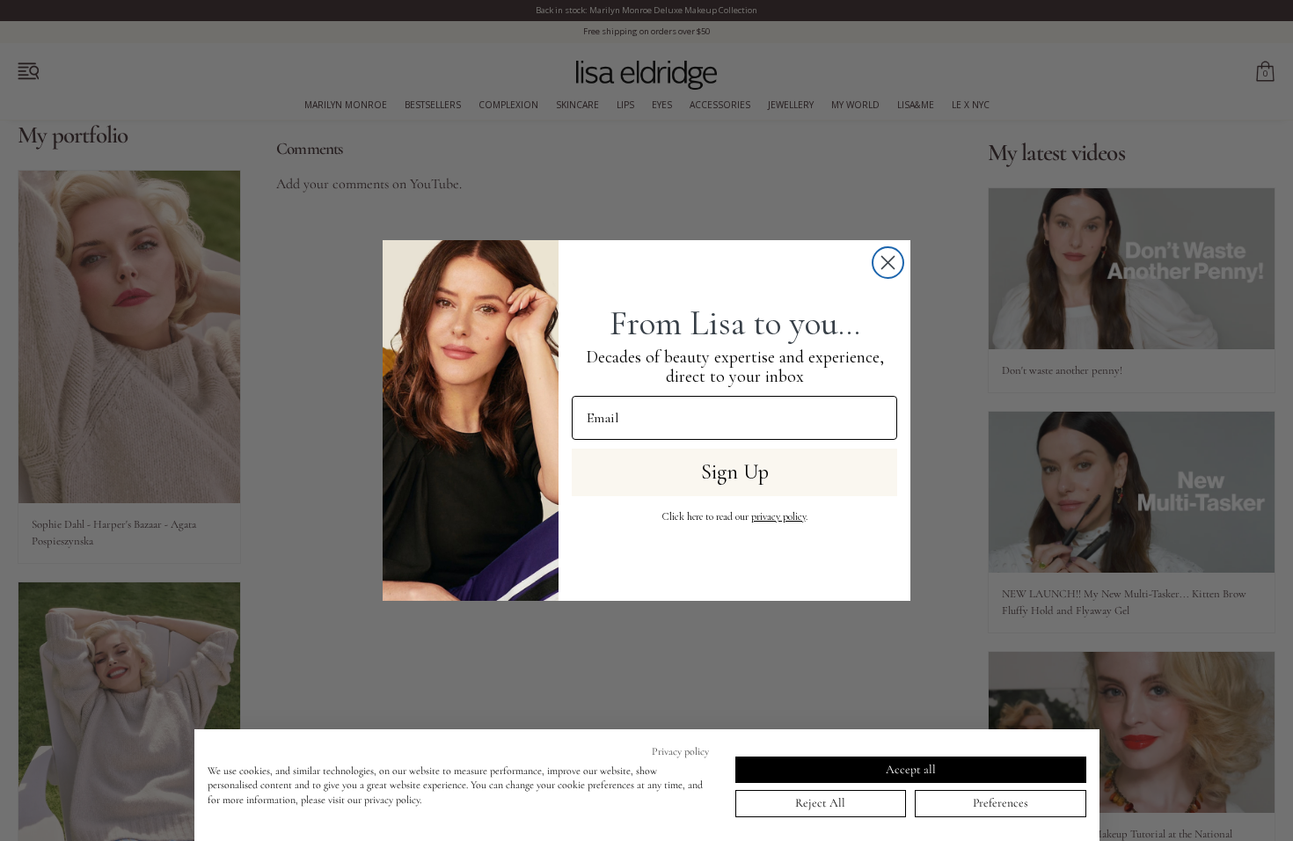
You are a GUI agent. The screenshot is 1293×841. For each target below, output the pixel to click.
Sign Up (735, 472)
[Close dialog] (888, 262)
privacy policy (778, 516)
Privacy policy (680, 751)
